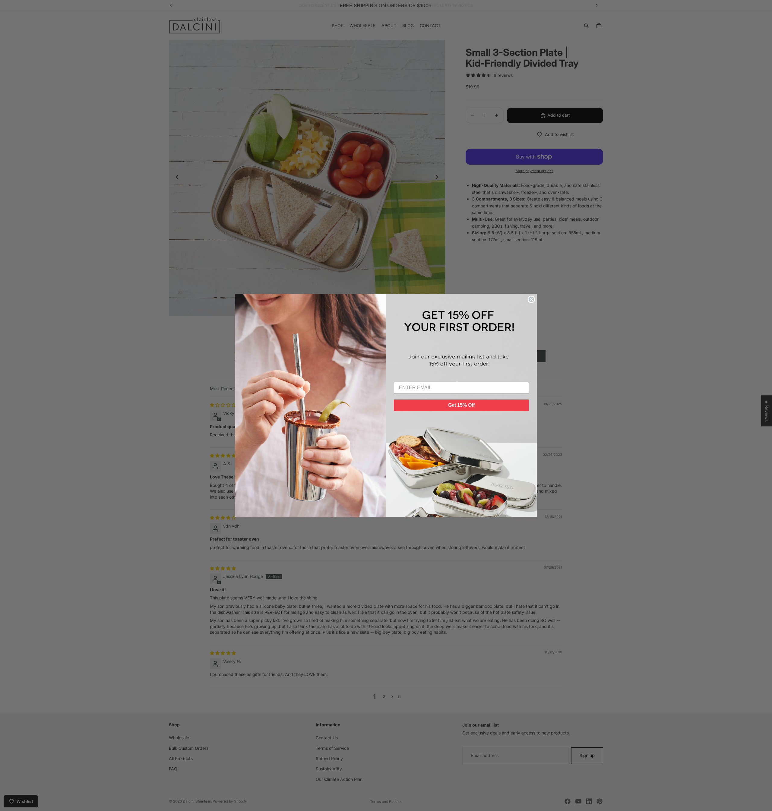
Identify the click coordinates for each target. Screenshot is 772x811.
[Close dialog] (531, 299)
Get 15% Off (461, 405)
